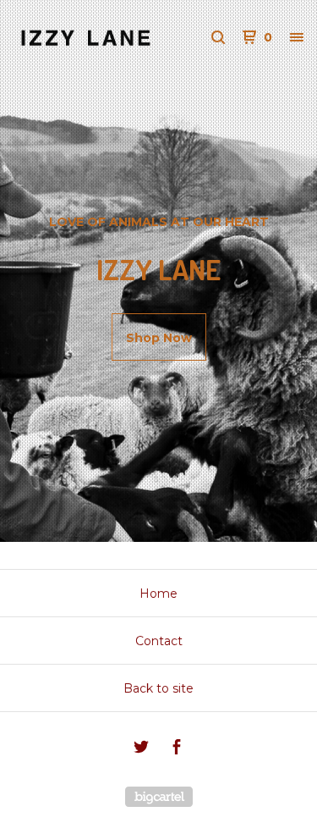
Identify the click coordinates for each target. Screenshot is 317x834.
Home (158, 593)
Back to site (158, 688)
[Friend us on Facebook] (176, 749)
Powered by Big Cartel (159, 797)
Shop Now (159, 337)
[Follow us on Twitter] (141, 749)
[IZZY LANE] (86, 37)
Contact (159, 641)
